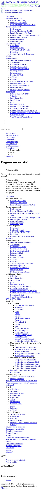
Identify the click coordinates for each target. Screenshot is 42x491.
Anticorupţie (14, 62)
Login (32, 6)
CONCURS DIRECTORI (20, 50)
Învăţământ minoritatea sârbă (25, 360)
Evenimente (10, 448)
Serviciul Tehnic (16, 404)
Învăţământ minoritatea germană (26, 364)
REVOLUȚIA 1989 (13, 299)
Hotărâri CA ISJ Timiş (18, 67)
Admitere (9, 56)
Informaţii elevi (15, 73)
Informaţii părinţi (16, 71)
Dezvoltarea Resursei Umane (25, 347)
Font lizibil (10, 148)
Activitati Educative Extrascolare (22, 377)
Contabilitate (15, 395)
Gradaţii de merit (12, 433)
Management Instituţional (24, 356)
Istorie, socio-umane (22, 318)
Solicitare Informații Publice (20, 60)
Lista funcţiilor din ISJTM (19, 85)
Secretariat (14, 391)
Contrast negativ (12, 142)
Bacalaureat (14, 46)
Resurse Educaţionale (13, 27)
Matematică (19, 307)
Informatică (19, 310)
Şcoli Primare (15, 100)
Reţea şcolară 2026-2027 (19, 94)
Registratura (14, 398)
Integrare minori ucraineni (15, 427)
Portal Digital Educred (18, 37)
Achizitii (13, 410)
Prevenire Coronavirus (14, 18)
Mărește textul (11, 133)
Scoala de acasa (16, 421)
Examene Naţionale (13, 44)
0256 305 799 (22, 2)
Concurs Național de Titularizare (22, 54)
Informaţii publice (12, 58)
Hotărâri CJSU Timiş (18, 21)
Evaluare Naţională (17, 48)
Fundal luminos (11, 144)
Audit (12, 406)
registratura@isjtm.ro (8, 2)
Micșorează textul (12, 135)
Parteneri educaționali (13, 446)
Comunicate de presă (18, 65)
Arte (16, 326)
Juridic (12, 400)
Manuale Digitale (16, 41)
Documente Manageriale (15, 429)
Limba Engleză (20, 322)
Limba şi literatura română (24, 305)
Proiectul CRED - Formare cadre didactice (21, 381)
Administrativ (15, 389)
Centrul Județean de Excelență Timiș (23, 111)
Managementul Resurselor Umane (27, 354)
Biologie (18, 316)
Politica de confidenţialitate (15, 460)
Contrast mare (11, 140)
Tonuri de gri (10, 137)
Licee (12, 102)
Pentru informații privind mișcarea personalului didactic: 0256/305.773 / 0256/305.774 (20, 5)
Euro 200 (13, 418)
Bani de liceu (15, 416)
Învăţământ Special (17, 104)
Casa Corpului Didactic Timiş (21, 117)
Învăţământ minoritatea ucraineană (27, 366)
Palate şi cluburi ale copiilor (20, 106)
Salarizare (14, 408)
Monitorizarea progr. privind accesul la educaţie (25, 350)
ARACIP (9, 452)
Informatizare (15, 402)
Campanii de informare (14, 444)
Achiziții (13, 77)
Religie (17, 324)
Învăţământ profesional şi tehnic (26, 341)
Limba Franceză (21, 337)
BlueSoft (4, 488)
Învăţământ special (22, 328)
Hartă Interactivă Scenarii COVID (22, 25)
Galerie (8, 450)
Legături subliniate (12, 146)
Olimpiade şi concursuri (14, 431)
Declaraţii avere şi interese (20, 90)
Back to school (15, 29)
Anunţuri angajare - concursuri (21, 81)
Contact (8, 480)
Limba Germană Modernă (24, 339)
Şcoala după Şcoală (17, 414)
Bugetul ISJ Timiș (16, 75)
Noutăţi (8, 435)
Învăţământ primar (21, 333)
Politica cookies (11, 462)
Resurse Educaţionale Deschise (21, 31)
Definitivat (14, 52)
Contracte (13, 79)
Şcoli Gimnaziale (16, 98)
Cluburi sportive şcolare (19, 108)
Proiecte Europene (17, 379)
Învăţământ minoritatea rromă (26, 368)
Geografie (18, 320)
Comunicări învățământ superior (17, 437)
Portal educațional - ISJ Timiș (21, 33)
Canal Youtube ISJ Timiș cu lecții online (25, 35)
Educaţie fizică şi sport (23, 335)
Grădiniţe (13, 96)
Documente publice (17, 83)
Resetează (9, 156)
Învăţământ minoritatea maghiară (27, 362)
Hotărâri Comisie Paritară (19, 69)
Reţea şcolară (10, 92)
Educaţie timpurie (21, 330)
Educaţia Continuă (17, 39)
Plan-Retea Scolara (17, 393)
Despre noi (10, 16)
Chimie (17, 314)
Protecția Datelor (16, 88)
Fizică (17, 312)
